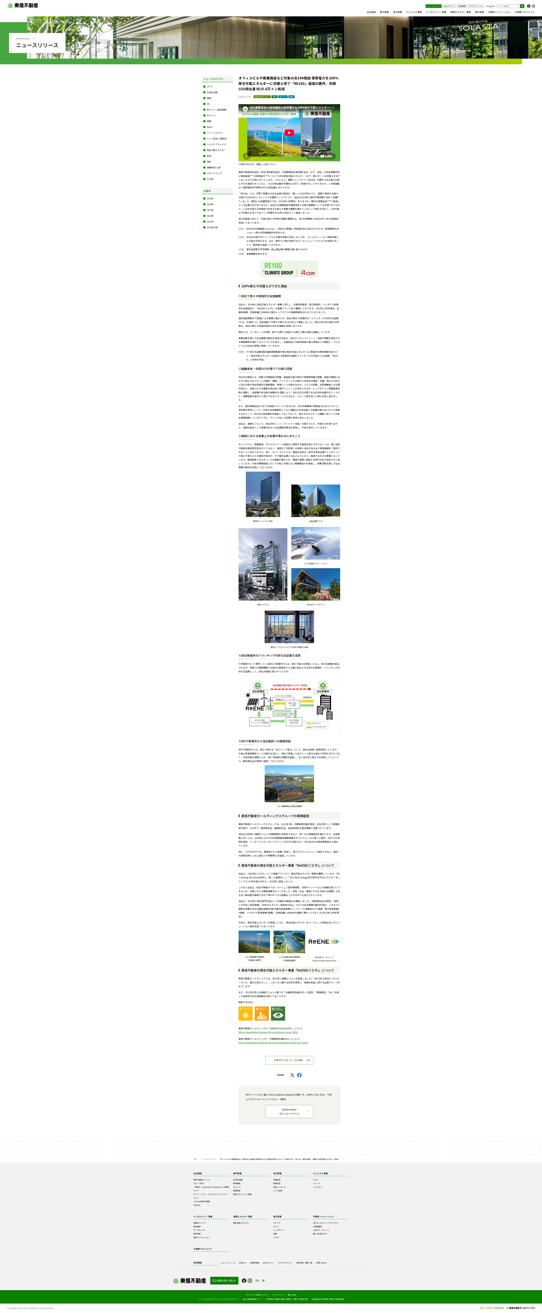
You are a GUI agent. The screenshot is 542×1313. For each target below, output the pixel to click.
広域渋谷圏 (212, 92)
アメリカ (276, 1223)
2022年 (210, 215)
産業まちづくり (199, 1223)
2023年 (210, 210)
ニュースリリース (433, 6)
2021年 (210, 221)
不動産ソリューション (499, 12)
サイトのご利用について (257, 1295)
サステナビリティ (476, 6)
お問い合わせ (321, 1262)
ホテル (315, 1179)
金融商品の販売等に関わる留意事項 (328, 1299)
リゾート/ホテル (215, 132)
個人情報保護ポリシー (253, 1299)
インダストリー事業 (436, 12)
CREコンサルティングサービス (325, 1223)
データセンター (199, 1230)
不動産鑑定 (317, 1226)
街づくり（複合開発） (217, 109)
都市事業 (384, 12)
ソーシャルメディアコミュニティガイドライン (218, 1299)
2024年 (210, 204)
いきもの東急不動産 (201, 1201)
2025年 (210, 198)
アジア (275, 1226)
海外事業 (479, 12)
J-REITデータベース (321, 1230)
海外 (209, 161)
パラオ (276, 1237)
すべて (210, 86)
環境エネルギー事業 (460, 12)
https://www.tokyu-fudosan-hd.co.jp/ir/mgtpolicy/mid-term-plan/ (273, 1042)
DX (208, 103)
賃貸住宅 (276, 1183)
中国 (275, 1233)
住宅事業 (397, 12)
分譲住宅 (276, 1179)
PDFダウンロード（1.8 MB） (289, 1060)
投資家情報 (254, 1262)
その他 (210, 179)
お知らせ (242, 1262)
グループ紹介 (198, 1183)
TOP (195, 1159)
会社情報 (371, 12)
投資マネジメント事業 (242, 1194)
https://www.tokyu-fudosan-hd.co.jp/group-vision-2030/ (268, 1032)
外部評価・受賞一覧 (304, 1262)
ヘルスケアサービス (216, 144)
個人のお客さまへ (320, 1233)
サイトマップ (278, 1295)
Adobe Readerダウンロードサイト (289, 1111)
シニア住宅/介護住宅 (217, 138)
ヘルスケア (317, 1187)
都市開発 (237, 1183)
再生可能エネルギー (216, 150)
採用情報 (461, 6)
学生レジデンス (279, 1187)
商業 (209, 121)
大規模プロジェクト (525, 12)
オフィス (211, 115)
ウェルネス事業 (414, 12)
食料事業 (197, 1233)
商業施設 (237, 1190)
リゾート (316, 1183)
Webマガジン (449, 6)
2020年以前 (212, 227)
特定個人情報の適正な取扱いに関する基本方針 (287, 1299)
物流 (209, 155)
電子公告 (292, 1295)
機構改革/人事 (213, 167)
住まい (210, 126)
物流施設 (197, 1226)
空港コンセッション (201, 1237)
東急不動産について (201, 1179)
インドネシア (278, 1230)
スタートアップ (214, 173)
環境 (209, 98)
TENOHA (196, 1205)
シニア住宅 (277, 1190)
